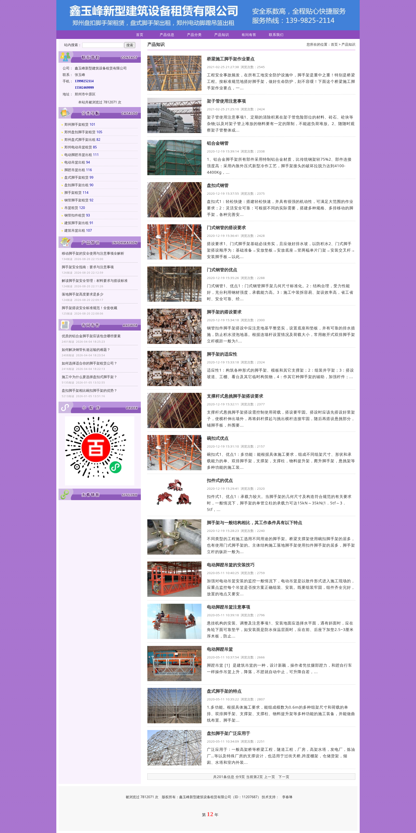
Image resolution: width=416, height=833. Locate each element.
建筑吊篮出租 (74, 230)
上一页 (269, 776)
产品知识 (221, 34)
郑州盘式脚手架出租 (80, 139)
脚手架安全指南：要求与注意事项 (88, 267)
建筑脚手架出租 (76, 222)
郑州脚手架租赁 (76, 124)
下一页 (283, 776)
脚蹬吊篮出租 (74, 169)
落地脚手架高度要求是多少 (82, 294)
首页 (139, 34)
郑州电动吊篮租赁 (78, 147)
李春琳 (287, 796)
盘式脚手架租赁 (76, 177)
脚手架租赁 (73, 192)
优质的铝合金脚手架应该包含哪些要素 (91, 336)
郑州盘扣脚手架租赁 (80, 132)
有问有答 (249, 34)
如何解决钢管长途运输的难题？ (86, 349)
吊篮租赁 (71, 207)
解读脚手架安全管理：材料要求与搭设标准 (95, 280)
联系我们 (276, 34)
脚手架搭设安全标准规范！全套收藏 (89, 307)
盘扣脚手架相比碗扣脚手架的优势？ (89, 390)
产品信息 (167, 34)
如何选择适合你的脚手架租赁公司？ (89, 363)
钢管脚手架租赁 (76, 200)
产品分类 (194, 34)
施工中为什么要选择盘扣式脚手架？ (89, 376)
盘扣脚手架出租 (76, 185)
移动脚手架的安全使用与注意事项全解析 (93, 253)
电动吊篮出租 (74, 162)
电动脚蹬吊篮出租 (78, 154)
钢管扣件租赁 (74, 215)
